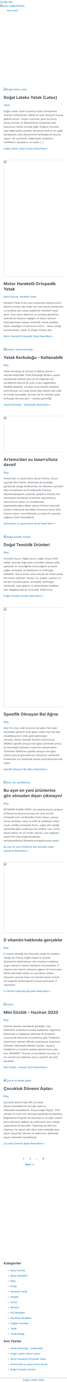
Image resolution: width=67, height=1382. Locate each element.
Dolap (13, 1286)
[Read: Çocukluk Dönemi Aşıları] (17, 1080)
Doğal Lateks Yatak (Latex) (30, 97)
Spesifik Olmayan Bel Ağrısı (31, 714)
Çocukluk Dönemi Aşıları (28, 1088)
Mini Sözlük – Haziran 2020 (31, 1012)
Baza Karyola (11, 296)
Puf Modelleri (17, 1312)
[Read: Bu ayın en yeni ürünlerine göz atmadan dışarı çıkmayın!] (17, 782)
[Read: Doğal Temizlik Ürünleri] (17, 537)
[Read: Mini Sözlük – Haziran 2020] (8, 1004)
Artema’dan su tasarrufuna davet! (29, 1364)
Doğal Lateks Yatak (33, 1380)
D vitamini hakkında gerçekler (33, 939)
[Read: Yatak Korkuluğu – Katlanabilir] (18, 349)
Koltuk (13, 1302)
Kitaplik (14, 1296)
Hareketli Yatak (28, 296)
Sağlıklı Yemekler (19, 1323)
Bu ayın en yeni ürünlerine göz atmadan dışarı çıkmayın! (33, 793)
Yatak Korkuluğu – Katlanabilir (33, 357)
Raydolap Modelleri (20, 1318)
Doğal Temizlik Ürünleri (27, 544)
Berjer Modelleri (19, 1275)
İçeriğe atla (6, 2)
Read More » (26, 148)
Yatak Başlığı (17, 1333)
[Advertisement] (33, 48)
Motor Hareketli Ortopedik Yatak (28, 1359)
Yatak (7, 105)
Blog (6, 365)
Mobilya (14, 1307)
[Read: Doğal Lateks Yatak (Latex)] (15, 89)
